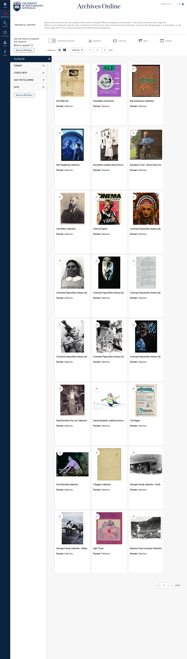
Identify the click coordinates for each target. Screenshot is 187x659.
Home (5, 7)
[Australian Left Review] (109, 81)
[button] (120, 41)
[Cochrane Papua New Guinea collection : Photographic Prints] (109, 336)
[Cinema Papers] (109, 209)
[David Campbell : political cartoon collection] (109, 400)
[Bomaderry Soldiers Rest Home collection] (109, 145)
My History (5, 36)
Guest (170, 4)
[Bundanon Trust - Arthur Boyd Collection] (146, 145)
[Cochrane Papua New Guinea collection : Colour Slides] (109, 273)
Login (5, 46)
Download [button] (94, 41)
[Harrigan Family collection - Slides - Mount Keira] (72, 528)
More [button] (5, 55)
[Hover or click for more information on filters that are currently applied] (32, 45)
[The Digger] (146, 400)
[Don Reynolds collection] (72, 464)
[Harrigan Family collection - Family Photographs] (146, 464)
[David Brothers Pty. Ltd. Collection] (72, 400)
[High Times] (109, 528)
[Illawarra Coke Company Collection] (146, 528)
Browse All (5, 17)
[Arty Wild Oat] (72, 81)
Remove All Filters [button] (24, 50)
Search (5, 26)
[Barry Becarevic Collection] (146, 81)
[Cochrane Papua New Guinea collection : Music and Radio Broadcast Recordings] (72, 336)
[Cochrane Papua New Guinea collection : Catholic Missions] (72, 273)
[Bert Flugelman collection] (72, 145)
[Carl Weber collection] (72, 209)
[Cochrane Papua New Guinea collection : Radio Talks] (146, 336)
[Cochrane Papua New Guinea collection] (146, 209)
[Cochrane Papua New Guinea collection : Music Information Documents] (146, 273)
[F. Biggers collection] (109, 464)
